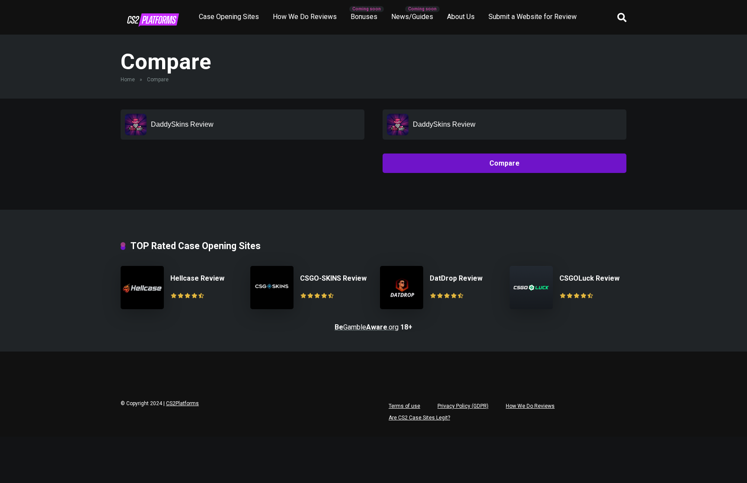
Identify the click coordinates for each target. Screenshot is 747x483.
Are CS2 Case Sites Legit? (419, 418)
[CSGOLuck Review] (531, 307)
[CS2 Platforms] (153, 20)
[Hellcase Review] (142, 307)
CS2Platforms (182, 403)
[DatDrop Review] (401, 307)
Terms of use (404, 406)
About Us (461, 17)
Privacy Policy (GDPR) (462, 406)
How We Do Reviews (305, 17)
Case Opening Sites (229, 17)
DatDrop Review (456, 278)
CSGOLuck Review (589, 278)
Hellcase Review (197, 278)
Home (128, 80)
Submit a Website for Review (532, 17)
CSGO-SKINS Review (333, 278)
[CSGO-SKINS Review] (272, 307)
